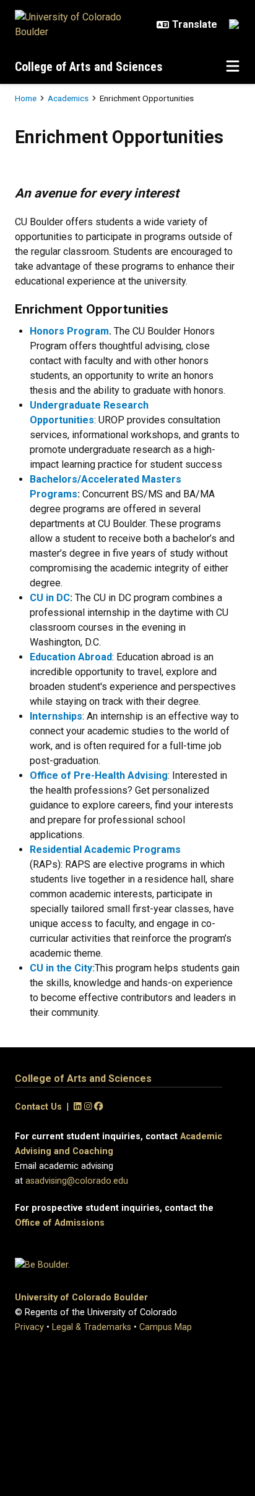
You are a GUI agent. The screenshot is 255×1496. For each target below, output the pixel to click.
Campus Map (165, 1327)
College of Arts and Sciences (89, 66)
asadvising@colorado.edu (76, 1181)
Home (26, 98)
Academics (68, 98)
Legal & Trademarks (91, 1327)
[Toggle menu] (232, 67)
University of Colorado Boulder (81, 1297)
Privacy (29, 1327)
